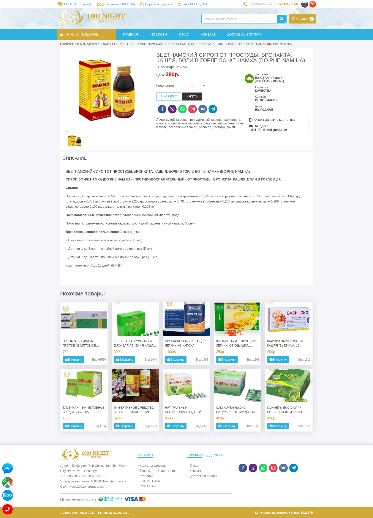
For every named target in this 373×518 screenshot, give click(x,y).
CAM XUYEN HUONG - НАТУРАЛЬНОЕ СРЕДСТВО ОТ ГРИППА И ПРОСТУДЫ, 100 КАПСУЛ (235, 410)
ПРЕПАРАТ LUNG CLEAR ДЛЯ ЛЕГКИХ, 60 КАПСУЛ (186, 343)
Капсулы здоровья (87, 44)
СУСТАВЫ (148, 486)
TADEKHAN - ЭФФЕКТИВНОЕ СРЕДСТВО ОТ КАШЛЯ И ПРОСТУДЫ (83, 410)
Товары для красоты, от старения (157, 473)
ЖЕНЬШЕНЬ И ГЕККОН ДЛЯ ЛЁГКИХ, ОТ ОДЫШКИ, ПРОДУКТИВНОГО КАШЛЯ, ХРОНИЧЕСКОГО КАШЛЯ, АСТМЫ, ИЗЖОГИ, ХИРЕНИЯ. (237, 343)
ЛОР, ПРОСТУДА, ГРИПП (119, 44)
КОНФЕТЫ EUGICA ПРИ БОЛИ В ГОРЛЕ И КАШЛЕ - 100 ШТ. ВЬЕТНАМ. (286, 410)
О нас (194, 465)
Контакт (195, 470)
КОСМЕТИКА (150, 481)
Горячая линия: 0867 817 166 (273, 120)
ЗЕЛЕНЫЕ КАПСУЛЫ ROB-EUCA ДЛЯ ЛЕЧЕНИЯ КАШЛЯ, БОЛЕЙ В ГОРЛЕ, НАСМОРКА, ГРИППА (135, 343)
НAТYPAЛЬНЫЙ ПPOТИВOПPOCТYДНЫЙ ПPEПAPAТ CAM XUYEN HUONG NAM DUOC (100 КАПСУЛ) (183, 410)
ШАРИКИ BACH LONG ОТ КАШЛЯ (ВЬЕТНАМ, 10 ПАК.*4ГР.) (285, 343)
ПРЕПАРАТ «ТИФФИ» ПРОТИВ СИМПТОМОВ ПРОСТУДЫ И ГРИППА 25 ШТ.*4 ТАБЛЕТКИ (81, 343)
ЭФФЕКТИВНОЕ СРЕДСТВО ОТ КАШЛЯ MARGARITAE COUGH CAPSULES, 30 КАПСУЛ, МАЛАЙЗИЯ (134, 410)
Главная (65, 44)
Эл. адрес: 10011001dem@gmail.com (268, 128)
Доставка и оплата (203, 476)
